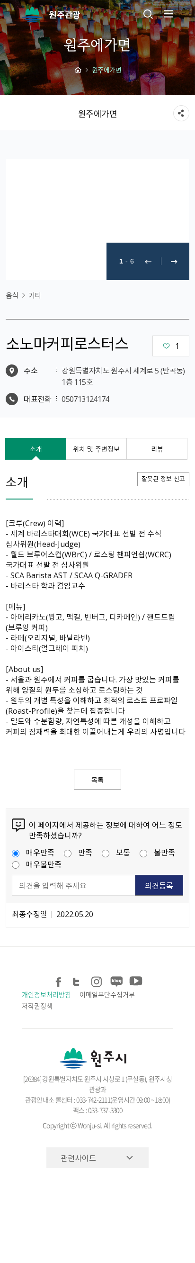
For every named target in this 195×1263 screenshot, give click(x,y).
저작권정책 (37, 1005)
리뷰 (157, 449)
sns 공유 (181, 113)
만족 (85, 852)
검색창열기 (148, 13)
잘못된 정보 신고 (163, 478)
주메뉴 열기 (167, 13)
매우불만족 (44, 864)
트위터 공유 (77, 980)
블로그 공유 (115, 980)
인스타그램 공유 (96, 980)
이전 (148, 261)
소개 (36, 449)
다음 (174, 261)
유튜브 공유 (134, 980)
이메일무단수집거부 (107, 994)
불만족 (164, 852)
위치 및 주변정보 (96, 449)
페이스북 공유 (59, 980)
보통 (123, 852)
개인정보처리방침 (46, 994)
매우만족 (40, 852)
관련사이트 (78, 1157)
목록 (97, 779)
